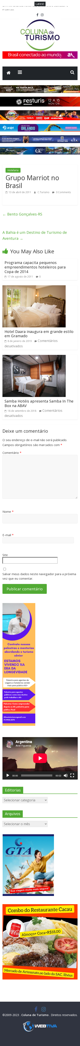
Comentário (11, 453)
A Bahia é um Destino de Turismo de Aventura (34, 235)
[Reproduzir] (8, 775)
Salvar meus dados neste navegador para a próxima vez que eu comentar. (39, 576)
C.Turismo (44, 192)
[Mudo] (66, 775)
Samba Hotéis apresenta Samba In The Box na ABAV (39, 403)
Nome (8, 511)
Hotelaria (13, 170)
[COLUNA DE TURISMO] (8, 73)
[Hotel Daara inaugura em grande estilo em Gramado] (34, 288)
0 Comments (63, 192)
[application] (40, 758)
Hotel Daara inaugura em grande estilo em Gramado (39, 333)
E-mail (8, 535)
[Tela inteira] (72, 775)
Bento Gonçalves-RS (22, 214)
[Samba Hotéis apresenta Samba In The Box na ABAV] (34, 357)
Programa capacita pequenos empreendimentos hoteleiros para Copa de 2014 (35, 267)
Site (5, 555)
